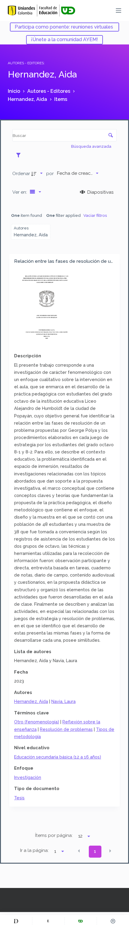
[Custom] (16, 921)
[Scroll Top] (113, 921)
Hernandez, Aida (31, 701)
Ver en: (20, 192)
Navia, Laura (63, 701)
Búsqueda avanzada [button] (91, 146)
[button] (79, 851)
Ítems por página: (54, 835)
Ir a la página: (34, 850)
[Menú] (118, 10)
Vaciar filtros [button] (95, 215)
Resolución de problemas (66, 729)
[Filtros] (20, 155)
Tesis (19, 797)
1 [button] (95, 851)
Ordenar (21, 173)
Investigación (27, 777)
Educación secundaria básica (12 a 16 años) (57, 756)
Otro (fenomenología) (36, 721)
